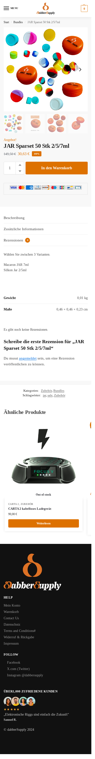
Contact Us (11, 618)
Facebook (13, 662)
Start (6, 22)
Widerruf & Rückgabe (19, 637)
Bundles (18, 22)
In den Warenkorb (56, 168)
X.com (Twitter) (18, 669)
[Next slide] (80, 69)
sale (50, 395)
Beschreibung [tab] (14, 218)
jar (44, 395)
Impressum (11, 643)
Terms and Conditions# (20, 631)
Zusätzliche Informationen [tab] (24, 229)
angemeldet (28, 358)
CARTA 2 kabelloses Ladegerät (29, 508)
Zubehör (46, 390)
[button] (84, 8)
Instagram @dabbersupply (25, 675)
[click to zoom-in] (46, 69)
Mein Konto (12, 605)
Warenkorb (11, 612)
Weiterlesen (44, 523)
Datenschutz (12, 624)
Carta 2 (13, 504)
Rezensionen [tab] (16, 240)
